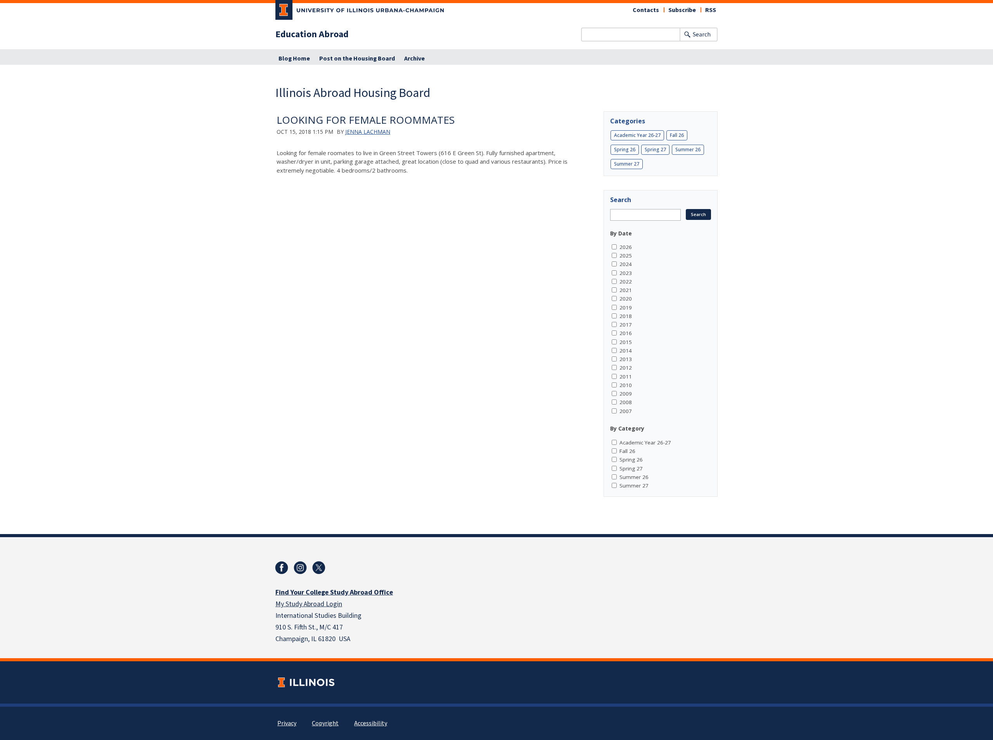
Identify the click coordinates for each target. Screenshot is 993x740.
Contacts (646, 10)
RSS (710, 10)
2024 (625, 264)
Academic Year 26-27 (637, 135)
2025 (625, 255)
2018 (625, 316)
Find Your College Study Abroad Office (334, 592)
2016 (625, 333)
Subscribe (682, 10)
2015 (625, 342)
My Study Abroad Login (308, 604)
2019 (625, 307)
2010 (625, 385)
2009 (625, 393)
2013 (625, 359)
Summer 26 (688, 149)
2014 (625, 350)
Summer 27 (626, 164)
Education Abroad (312, 34)
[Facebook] (281, 567)
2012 (625, 367)
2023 (625, 273)
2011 (625, 376)
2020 (625, 298)
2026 (625, 247)
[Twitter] (318, 567)
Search (702, 34)
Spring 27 (655, 149)
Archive (414, 58)
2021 (625, 290)
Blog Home (294, 58)
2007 (625, 411)
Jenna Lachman (367, 131)
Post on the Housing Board (357, 58)
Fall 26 (677, 135)
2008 (625, 402)
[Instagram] (300, 567)
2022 (625, 281)
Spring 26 (624, 149)
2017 (625, 324)
